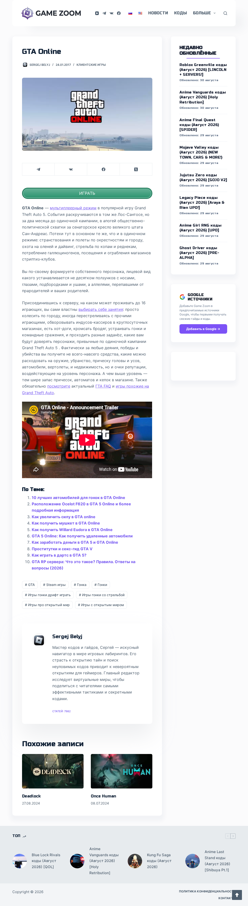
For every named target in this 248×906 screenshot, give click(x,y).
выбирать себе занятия (100, 309)
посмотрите (58, 386)
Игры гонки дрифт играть (48, 595)
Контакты (227, 898)
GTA (30, 585)
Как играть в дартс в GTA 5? (59, 555)
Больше (202, 13)
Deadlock (31, 796)
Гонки (100, 585)
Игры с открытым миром (101, 605)
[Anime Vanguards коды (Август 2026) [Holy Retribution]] (77, 861)
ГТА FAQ (103, 386)
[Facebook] (119, 13)
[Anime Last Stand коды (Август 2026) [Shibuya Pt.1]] (192, 861)
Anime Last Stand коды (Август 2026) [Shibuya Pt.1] (217, 860)
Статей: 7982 (61, 711)
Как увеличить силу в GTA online (63, 516)
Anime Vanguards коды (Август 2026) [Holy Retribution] (104, 861)
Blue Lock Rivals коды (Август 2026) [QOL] (46, 861)
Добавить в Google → (203, 329)
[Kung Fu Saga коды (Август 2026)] (135, 861)
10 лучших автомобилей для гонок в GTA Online (78, 497)
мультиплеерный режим (73, 207)
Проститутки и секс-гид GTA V (62, 548)
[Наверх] (237, 895)
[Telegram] (104, 13)
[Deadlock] (53, 771)
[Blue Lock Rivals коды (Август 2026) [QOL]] (19, 861)
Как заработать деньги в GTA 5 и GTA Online (75, 542)
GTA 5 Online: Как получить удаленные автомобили (82, 535)
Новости (158, 13)
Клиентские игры (91, 65)
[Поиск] (225, 13)
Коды (180, 13)
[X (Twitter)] (136, 169)
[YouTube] (97, 13)
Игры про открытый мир (47, 605)
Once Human (103, 796)
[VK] (111, 13)
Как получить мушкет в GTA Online (66, 523)
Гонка (80, 585)
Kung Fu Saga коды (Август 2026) (159, 861)
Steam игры (54, 585)
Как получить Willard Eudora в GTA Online (72, 529)
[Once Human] (121, 771)
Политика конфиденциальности (207, 891)
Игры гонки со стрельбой (101, 595)
